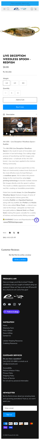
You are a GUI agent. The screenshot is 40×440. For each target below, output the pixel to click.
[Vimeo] (19, 304)
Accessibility (7, 368)
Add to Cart (20, 100)
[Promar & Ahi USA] (20, 9)
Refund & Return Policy (11, 370)
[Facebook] (4, 304)
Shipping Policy (8, 376)
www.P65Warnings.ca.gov (13, 222)
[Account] (30, 9)
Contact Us (7, 336)
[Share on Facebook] (10, 233)
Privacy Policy (8, 373)
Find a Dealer (7, 330)
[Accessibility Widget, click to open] (36, 220)
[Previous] (4, 3)
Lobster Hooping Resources (13, 341)
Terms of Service (9, 378)
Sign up (9, 415)
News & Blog (7, 333)
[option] (20, 32)
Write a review (20, 259)
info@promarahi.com (10, 364)
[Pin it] (18, 233)
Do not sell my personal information (15, 381)
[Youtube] (9, 304)
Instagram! (24, 4)
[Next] (35, 3)
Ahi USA (8, 72)
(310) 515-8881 (12, 361)
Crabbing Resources (10, 343)
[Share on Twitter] (14, 233)
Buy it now (20, 107)
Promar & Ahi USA (13, 435)
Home (5, 325)
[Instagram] (14, 304)
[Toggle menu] (4, 9)
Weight (5, 78)
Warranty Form (8, 328)
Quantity (6, 88)
